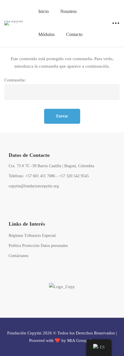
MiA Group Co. (81, 340)
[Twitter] (25, 202)
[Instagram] (40, 202)
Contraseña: (15, 80)
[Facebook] (11, 202)
